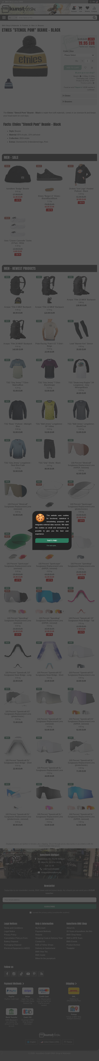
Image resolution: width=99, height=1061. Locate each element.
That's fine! (52, 541)
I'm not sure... (52, 545)
